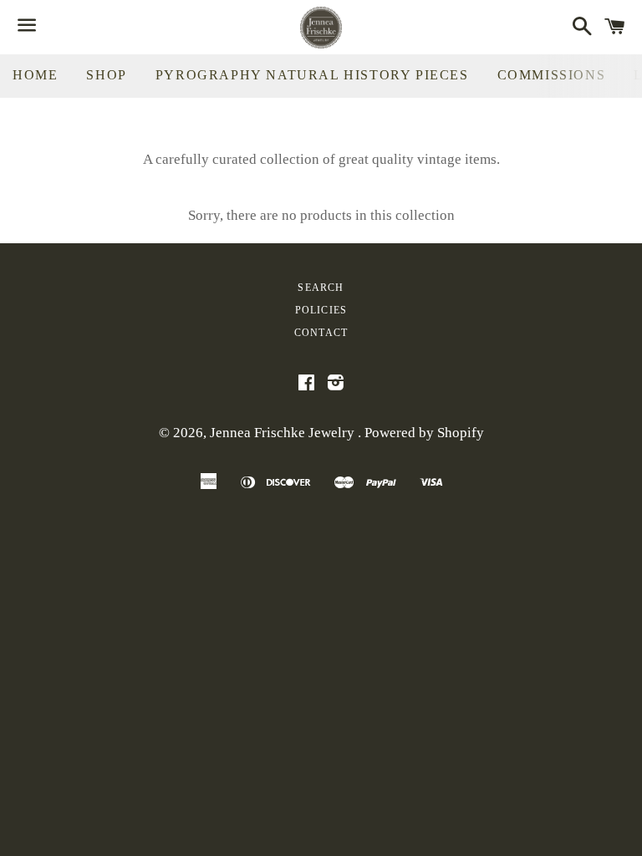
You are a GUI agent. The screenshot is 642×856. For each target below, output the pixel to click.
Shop (106, 75)
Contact (321, 333)
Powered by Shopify (424, 433)
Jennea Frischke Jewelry (284, 433)
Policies (321, 310)
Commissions (551, 75)
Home (35, 75)
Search (321, 287)
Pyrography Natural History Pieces (312, 75)
